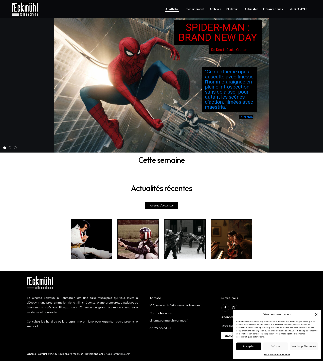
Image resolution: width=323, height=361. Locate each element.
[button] (316, 314)
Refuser (275, 346)
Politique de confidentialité (277, 354)
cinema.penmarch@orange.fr (169, 320)
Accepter (249, 346)
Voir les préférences (304, 346)
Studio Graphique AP (117, 354)
